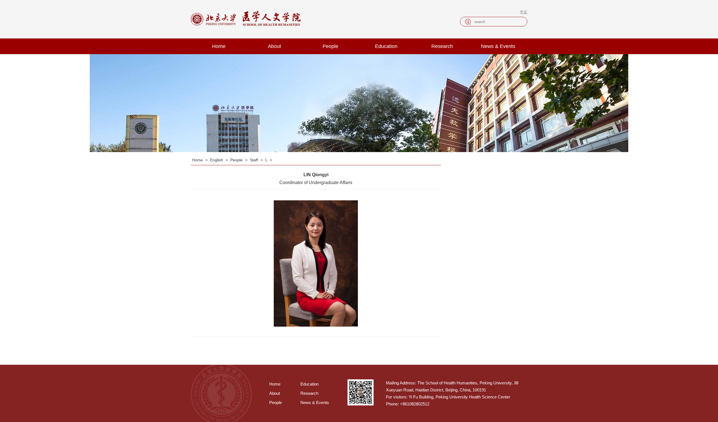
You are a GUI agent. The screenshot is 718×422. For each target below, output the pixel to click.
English (217, 160)
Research (442, 46)
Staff (254, 160)
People (330, 46)
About (274, 46)
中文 (523, 12)
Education (386, 46)
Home (218, 46)
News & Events (498, 46)
